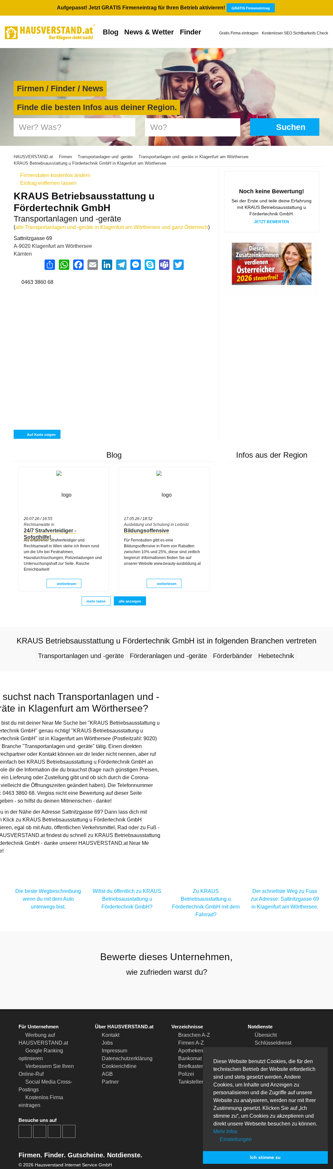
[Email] (92, 265)
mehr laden (96, 601)
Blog (110, 32)
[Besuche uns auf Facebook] (25, 1131)
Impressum (114, 1050)
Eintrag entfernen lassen (47, 183)
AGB (107, 1074)
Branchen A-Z (194, 1035)
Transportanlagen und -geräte (105, 156)
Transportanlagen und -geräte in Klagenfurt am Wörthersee (193, 156)
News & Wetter (149, 32)
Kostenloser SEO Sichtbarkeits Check (295, 33)
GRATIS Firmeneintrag (251, 8)
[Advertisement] (114, 321)
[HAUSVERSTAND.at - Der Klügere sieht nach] (50, 32)
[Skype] (149, 265)
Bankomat (190, 1058)
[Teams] (163, 265)
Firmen (65, 156)
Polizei (186, 1074)
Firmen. (30, 1155)
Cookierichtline (119, 1066)
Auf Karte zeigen (41, 435)
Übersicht (266, 1035)
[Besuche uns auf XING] (68, 1131)
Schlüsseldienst (273, 1043)
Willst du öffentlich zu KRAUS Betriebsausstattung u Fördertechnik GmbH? (127, 898)
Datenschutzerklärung (127, 1058)
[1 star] (143, 989)
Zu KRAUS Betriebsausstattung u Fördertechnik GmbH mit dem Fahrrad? (206, 902)
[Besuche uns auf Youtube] (54, 1131)
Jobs (107, 1043)
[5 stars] (190, 989)
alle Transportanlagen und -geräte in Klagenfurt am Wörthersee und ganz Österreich (111, 227)
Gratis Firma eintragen (239, 33)
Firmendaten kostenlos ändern (54, 175)
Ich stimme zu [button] (265, 1157)
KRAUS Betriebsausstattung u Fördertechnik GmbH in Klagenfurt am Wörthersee (90, 163)
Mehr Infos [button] (225, 1131)
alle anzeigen (130, 601)
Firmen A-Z (191, 1043)
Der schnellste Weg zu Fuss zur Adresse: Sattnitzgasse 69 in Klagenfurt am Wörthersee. (285, 898)
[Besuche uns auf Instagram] (39, 1131)
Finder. (54, 1155)
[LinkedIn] (106, 265)
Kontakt (110, 1035)
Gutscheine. (85, 1155)
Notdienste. (123, 1155)
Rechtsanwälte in (39, 524)
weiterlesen (66, 584)
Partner (110, 1082)
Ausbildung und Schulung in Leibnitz (156, 524)
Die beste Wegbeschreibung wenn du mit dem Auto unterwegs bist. (48, 898)
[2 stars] (155, 989)
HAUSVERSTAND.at (33, 156)
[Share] (49, 265)
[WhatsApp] (63, 265)
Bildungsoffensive (146, 530)
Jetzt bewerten (271, 222)
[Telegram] (121, 265)
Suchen (289, 127)
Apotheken (190, 1050)
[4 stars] (178, 989)
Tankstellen (191, 1082)
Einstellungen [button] (235, 1139)
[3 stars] (166, 989)
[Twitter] (178, 265)
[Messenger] (135, 265)
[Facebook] (78, 265)
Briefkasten (191, 1066)
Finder (190, 32)
